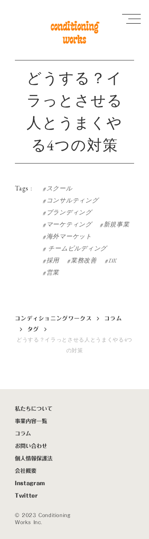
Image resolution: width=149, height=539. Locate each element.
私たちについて (34, 408)
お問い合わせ (31, 445)
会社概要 (25, 470)
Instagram (30, 483)
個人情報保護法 (34, 458)
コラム (113, 318)
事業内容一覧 (31, 421)
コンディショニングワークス (53, 318)
